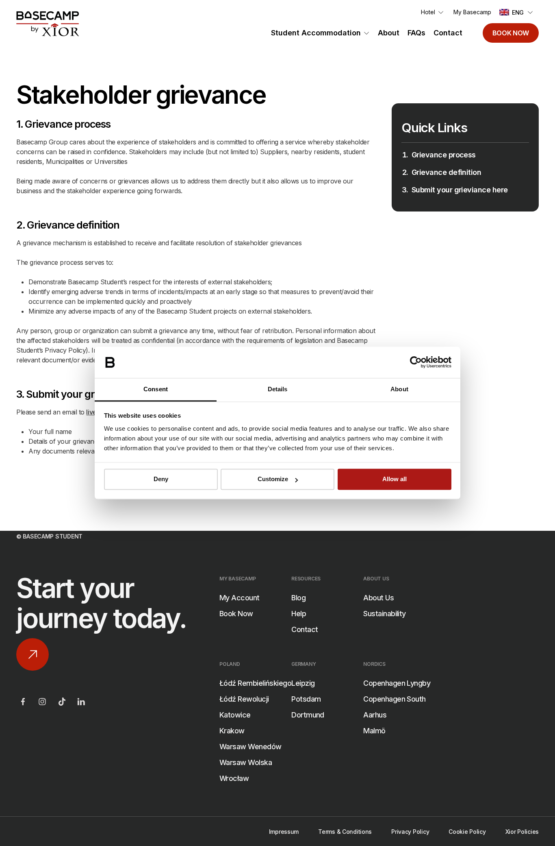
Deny (161, 479)
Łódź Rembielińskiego (255, 683)
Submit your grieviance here (459, 189)
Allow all (394, 479)
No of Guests (195, 802)
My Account (239, 597)
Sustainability (384, 613)
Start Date (190, 761)
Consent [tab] (155, 389)
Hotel (428, 12)
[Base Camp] (48, 24)
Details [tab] (278, 389)
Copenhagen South (394, 699)
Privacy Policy (410, 831)
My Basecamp (472, 12)
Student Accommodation (316, 32)
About (388, 32)
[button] (517, 12)
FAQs (416, 32)
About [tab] (399, 389)
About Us (378, 597)
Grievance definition (446, 172)
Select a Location (201, 720)
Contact (448, 32)
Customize (273, 479)
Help (298, 613)
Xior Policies (522, 831)
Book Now (510, 33)
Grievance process (444, 154)
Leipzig (302, 683)
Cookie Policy (467, 831)
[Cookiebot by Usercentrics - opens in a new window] (415, 362)
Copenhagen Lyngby (396, 683)
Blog (298, 597)
